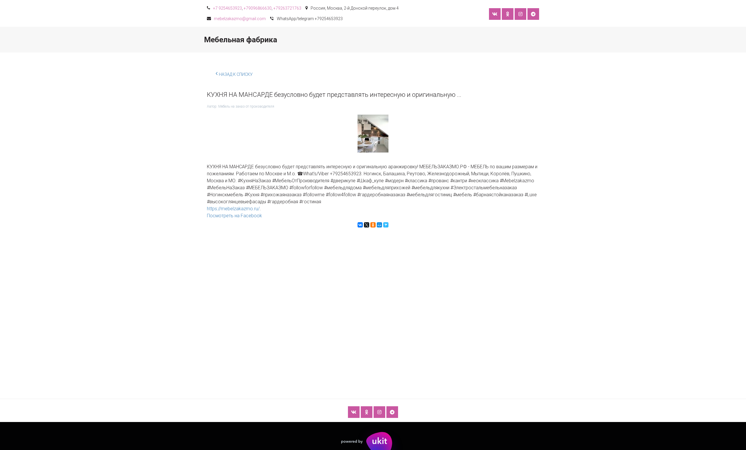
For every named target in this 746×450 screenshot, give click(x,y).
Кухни (254, 39)
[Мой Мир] (379, 224)
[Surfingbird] (385, 224)
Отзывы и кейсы (372, 39)
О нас (471, 39)
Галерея (410, 39)
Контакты (441, 39)
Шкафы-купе (222, 39)
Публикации (502, 39)
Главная (188, 39)
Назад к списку (236, 74)
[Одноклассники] (373, 224)
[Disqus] (373, 300)
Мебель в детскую (325, 39)
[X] (366, 224)
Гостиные (284, 39)
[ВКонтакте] (360, 224)
